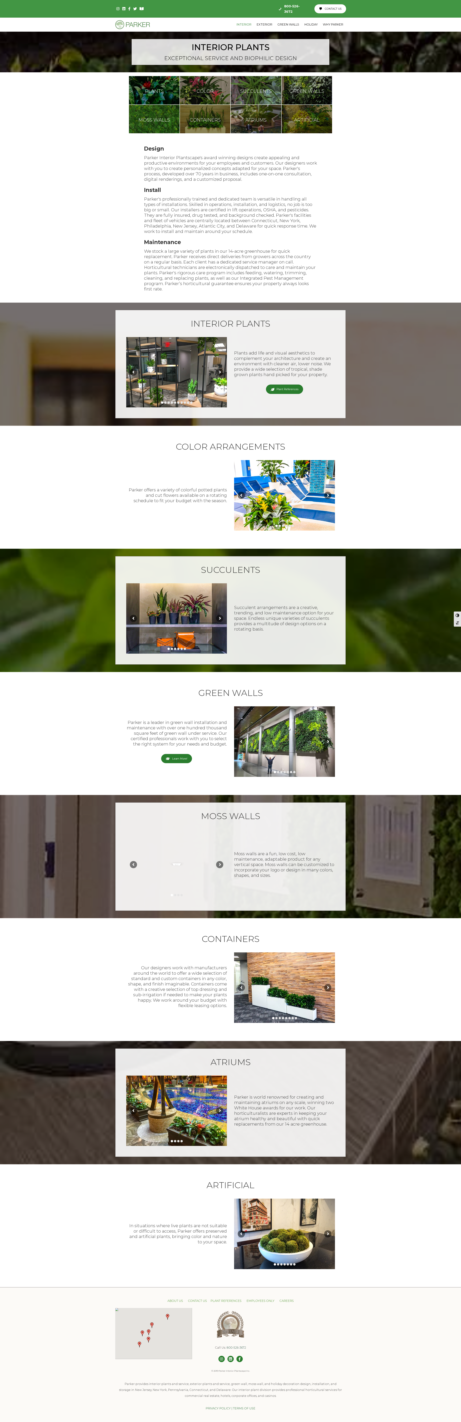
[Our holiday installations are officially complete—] (333, 1317)
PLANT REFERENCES (226, 1301)
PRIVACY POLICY (218, 1408)
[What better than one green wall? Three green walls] (281, 1317)
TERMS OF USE (244, 1408)
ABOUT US (175, 1301)
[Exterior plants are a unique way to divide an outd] (307, 1317)
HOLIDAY (311, 24)
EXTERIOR (264, 24)
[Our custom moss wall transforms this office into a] (307, 1331)
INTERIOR (243, 24)
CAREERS (286, 1301)
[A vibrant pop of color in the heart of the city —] (333, 1331)
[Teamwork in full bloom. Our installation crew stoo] (281, 1331)
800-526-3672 (236, 1347)
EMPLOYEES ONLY (260, 1301)
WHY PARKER (333, 24)
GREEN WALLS (288, 24)
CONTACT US (197, 1301)
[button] (149, 1332)
